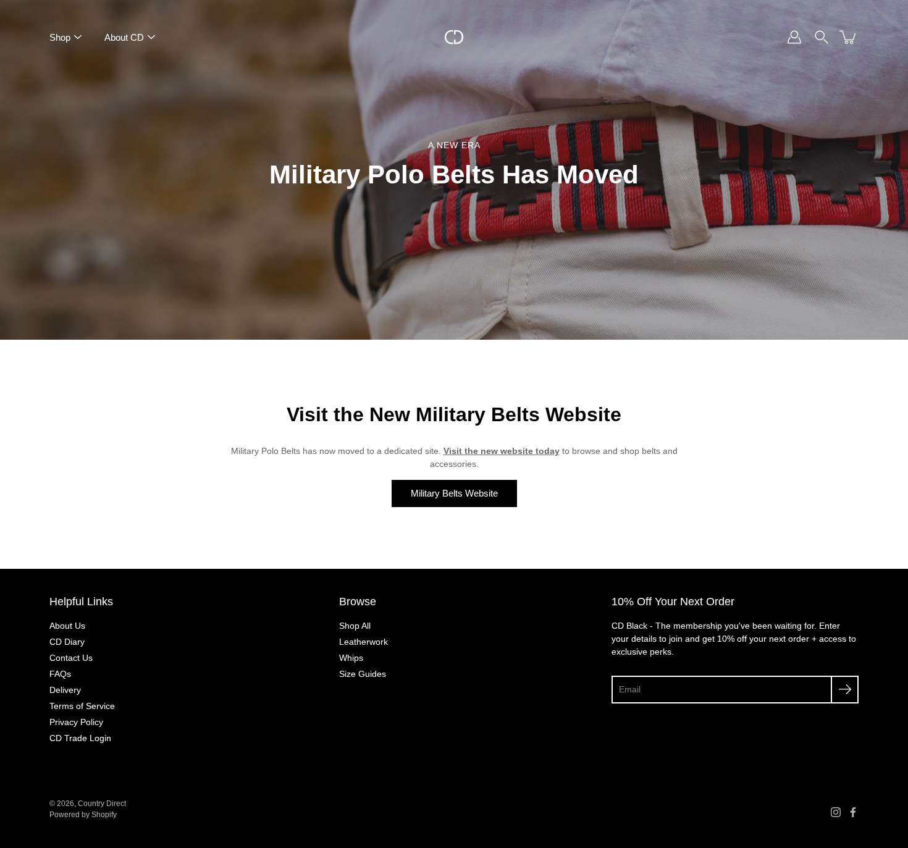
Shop (59, 37)
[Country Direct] (454, 37)
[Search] (821, 37)
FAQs (60, 674)
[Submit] (845, 689)
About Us (67, 626)
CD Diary (67, 642)
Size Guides (362, 674)
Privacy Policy (76, 722)
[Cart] (849, 37)
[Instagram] (835, 812)
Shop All (355, 626)
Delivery (65, 690)
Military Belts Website (454, 493)
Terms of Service (82, 706)
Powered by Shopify (83, 814)
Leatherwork (363, 642)
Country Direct (102, 803)
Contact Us (71, 658)
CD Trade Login (80, 738)
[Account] (794, 37)
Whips (351, 658)
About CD (124, 37)
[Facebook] (853, 812)
